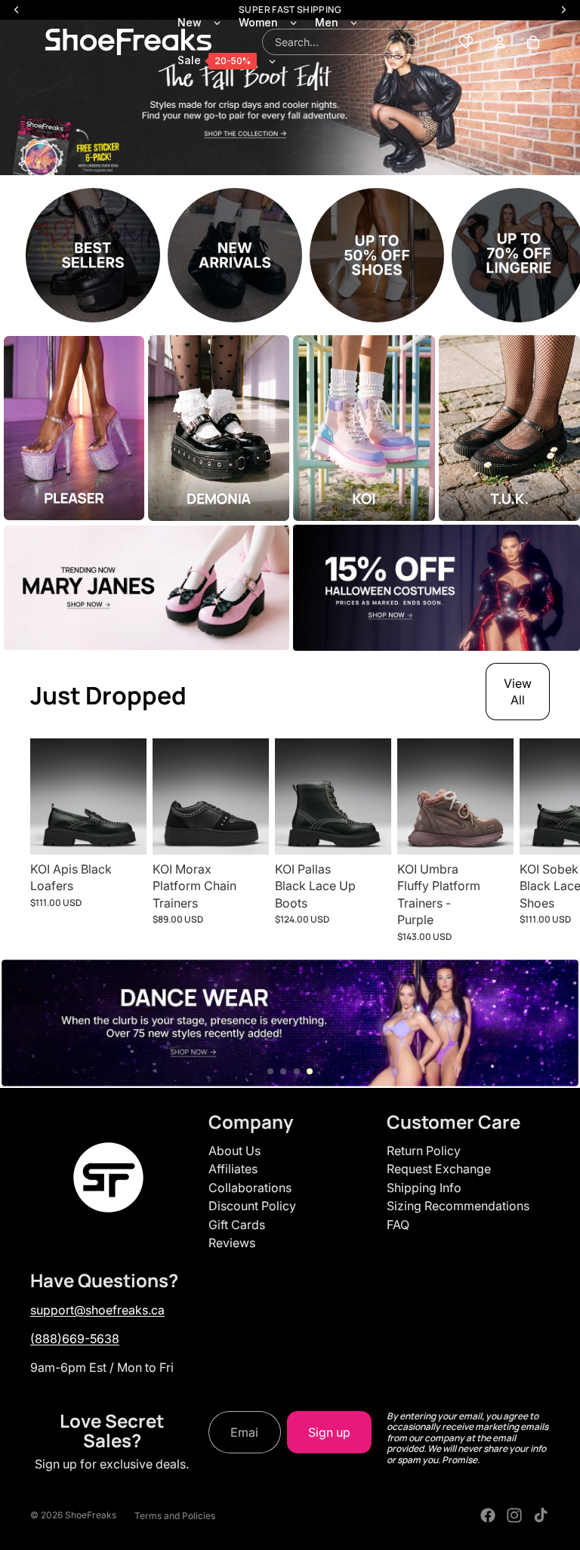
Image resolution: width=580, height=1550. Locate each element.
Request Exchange (439, 1168)
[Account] (500, 42)
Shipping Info (424, 1187)
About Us (234, 1150)
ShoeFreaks (90, 1515)
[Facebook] (488, 1515)
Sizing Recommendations (458, 1205)
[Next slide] (533, 840)
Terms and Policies (174, 1515)
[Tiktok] (541, 1515)
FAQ (398, 1224)
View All (518, 691)
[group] (93, 255)
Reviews (231, 1242)
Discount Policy (252, 1205)
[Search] (412, 42)
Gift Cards (236, 1224)
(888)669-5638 (74, 1338)
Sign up (329, 1432)
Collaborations (250, 1187)
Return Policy (424, 1150)
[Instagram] (514, 1515)
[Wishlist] (466, 42)
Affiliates (233, 1168)
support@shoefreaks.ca (97, 1309)
